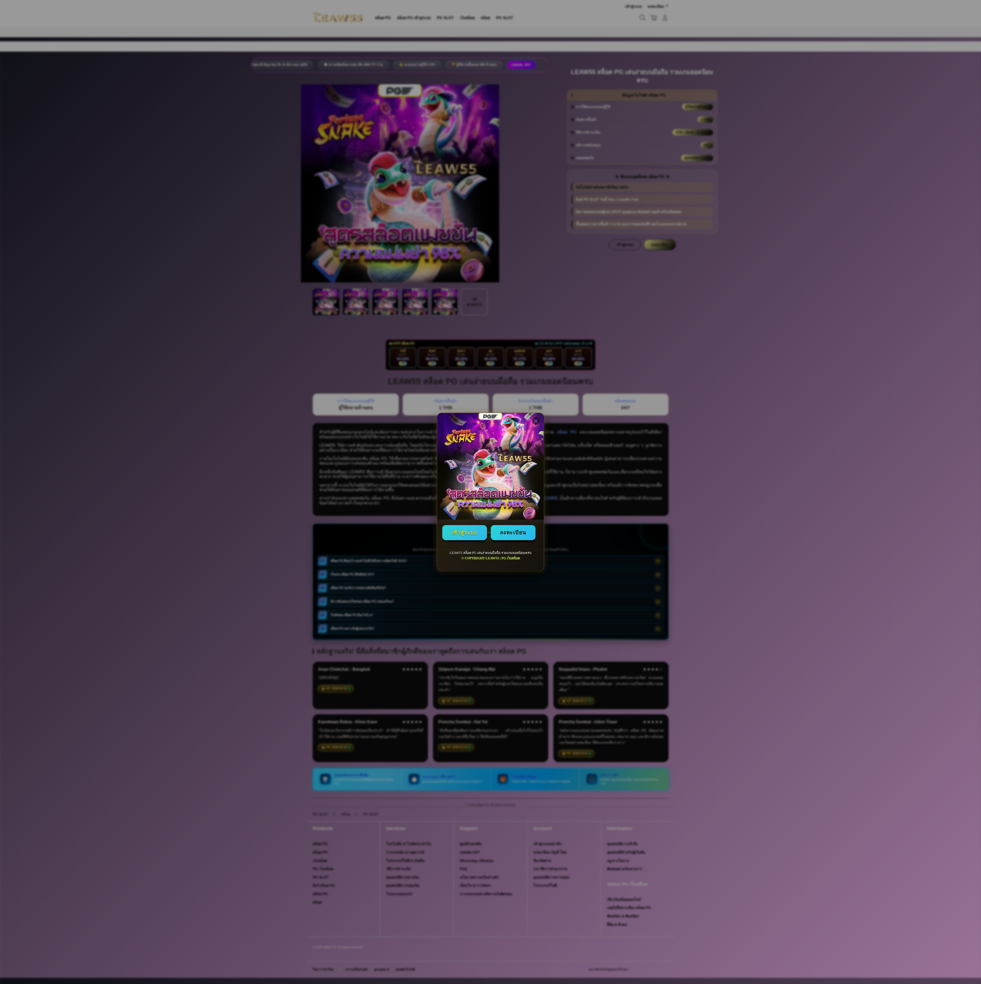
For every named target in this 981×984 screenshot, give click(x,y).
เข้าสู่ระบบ (464, 532)
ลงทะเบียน (513, 532)
